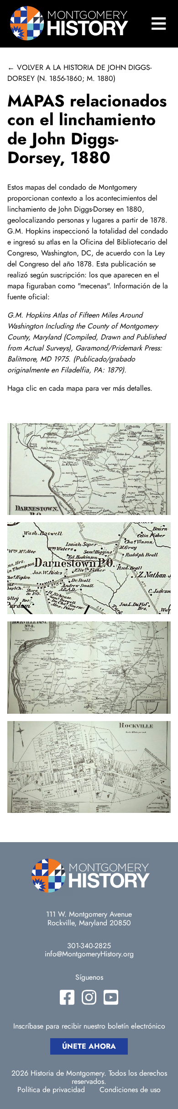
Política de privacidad (51, 1090)
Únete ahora (89, 1046)
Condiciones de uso (130, 1090)
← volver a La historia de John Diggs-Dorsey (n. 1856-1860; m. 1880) (79, 73)
